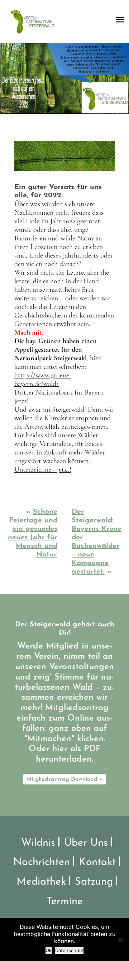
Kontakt (97, 862)
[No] (120, 939)
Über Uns (86, 843)
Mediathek (41, 882)
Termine (64, 901)
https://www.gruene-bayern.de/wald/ (42, 379)
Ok (49, 950)
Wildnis (38, 843)
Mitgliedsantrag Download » (64, 779)
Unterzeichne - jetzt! (42, 469)
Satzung (94, 882)
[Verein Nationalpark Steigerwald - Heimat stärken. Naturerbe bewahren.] (35, 21)
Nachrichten (41, 862)
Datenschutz (69, 950)
